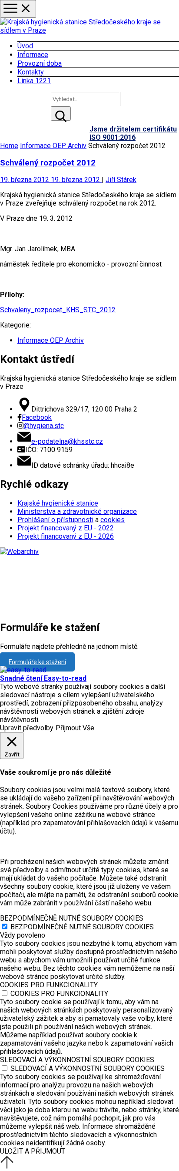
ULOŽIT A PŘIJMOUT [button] (32, 1151)
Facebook (37, 417)
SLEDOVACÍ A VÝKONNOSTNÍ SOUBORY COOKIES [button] (77, 1060)
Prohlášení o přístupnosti (55, 520)
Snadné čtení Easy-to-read (43, 678)
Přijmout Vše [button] (75, 728)
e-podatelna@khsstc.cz (67, 441)
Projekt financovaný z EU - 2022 (65, 528)
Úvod (25, 46)
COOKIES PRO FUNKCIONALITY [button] (49, 985)
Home (9, 146)
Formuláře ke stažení (37, 661)
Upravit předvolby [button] (26, 728)
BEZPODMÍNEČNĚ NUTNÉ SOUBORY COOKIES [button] (71, 918)
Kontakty (30, 72)
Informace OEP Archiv (53, 146)
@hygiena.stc (43, 426)
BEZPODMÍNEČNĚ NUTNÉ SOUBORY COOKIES (82, 927)
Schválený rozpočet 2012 (48, 163)
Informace (32, 55)
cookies (112, 520)
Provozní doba (39, 63)
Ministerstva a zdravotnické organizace (77, 511)
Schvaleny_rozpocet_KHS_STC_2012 (58, 310)
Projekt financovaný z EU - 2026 (65, 536)
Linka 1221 (34, 81)
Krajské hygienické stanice (57, 503)
